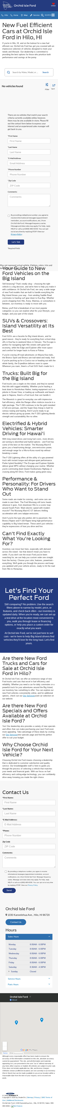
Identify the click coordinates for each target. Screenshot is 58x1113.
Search (46, 72)
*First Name (12, 136)
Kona (15, 15)
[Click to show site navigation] (53, 15)
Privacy (37, 1097)
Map (25, 15)
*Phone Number (14, 169)
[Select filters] (47, 86)
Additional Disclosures (15, 1100)
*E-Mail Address (14, 158)
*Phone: (5, 831)
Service (36, 15)
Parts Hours (13, 984)
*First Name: (8, 798)
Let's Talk (16, 242)
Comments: (12, 192)
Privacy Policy (16, 234)
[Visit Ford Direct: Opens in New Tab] (17, 1106)
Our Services (29, 696)
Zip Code (6, 842)
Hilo (6, 15)
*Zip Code (12, 180)
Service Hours (14, 979)
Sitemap (30, 1097)
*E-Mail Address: (9, 820)
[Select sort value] (53, 86)
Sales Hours (13, 937)
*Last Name (12, 147)
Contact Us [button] (15, 922)
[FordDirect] (10, 1094)
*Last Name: (7, 809)
